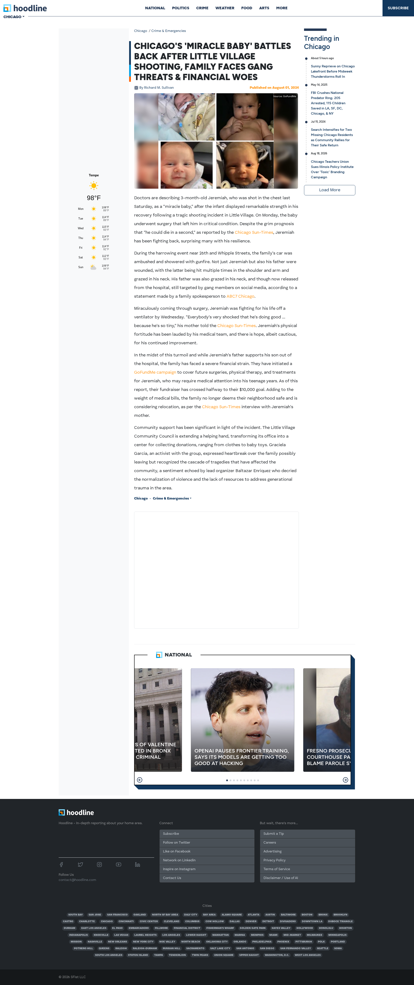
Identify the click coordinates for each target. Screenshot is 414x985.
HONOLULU (326, 928)
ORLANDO (240, 942)
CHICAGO (107, 921)
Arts (264, 8)
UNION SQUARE (224, 955)
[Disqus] (216, 569)
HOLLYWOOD (304, 928)
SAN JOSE (95, 915)
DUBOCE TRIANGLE (340, 921)
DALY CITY (190, 915)
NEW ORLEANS (117, 942)
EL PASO (117, 928)
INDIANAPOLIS (78, 935)
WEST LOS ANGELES (308, 955)
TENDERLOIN (177, 955)
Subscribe (398, 8)
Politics (180, 8)
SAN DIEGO (267, 948)
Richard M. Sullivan (156, 88)
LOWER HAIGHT (196, 935)
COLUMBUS (192, 921)
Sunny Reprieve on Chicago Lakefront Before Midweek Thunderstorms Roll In (333, 71)
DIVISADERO (288, 921)
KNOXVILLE (101, 935)
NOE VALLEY (167, 942)
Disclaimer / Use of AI (280, 878)
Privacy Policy (274, 860)
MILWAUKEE (314, 935)
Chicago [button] (12, 16)
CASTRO (68, 921)
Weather (224, 8)
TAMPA (158, 955)
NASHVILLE (95, 942)
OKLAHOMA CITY (217, 942)
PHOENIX (283, 942)
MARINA (240, 935)
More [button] (282, 8)
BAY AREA (209, 915)
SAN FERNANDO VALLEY (295, 948)
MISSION (76, 942)
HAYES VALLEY (281, 928)
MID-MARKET (292, 935)
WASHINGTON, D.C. (277, 955)
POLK (321, 942)
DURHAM (69, 928)
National (155, 8)
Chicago (140, 31)
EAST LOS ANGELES (93, 928)
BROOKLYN (340, 915)
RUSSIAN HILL (171, 948)
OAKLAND (139, 915)
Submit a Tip (273, 834)
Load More (329, 190)
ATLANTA (253, 915)
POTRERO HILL (83, 948)
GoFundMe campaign (155, 372)
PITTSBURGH (303, 942)
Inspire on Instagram (179, 869)
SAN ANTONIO (245, 948)
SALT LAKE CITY (220, 948)
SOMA (338, 948)
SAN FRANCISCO (117, 915)
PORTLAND (338, 942)
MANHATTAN (220, 935)
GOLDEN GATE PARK (253, 928)
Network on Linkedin (179, 860)
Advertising (272, 851)
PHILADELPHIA (261, 942)
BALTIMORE (288, 915)
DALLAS (235, 921)
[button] (140, 780)
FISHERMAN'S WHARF (220, 928)
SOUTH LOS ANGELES (108, 955)
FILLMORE (161, 928)
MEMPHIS (257, 935)
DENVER (251, 921)
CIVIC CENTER (149, 921)
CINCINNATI (126, 921)
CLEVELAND (171, 921)
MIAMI (273, 935)
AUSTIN (270, 915)
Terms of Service (276, 869)
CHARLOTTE (87, 921)
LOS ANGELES (171, 935)
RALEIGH (121, 948)
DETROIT (268, 921)
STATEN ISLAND (138, 955)
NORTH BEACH (190, 942)
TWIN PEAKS (200, 955)
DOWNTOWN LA (312, 921)
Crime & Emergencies (168, 31)
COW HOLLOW (214, 921)
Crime (202, 8)
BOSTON (307, 915)
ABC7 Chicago (240, 296)
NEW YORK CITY (143, 942)
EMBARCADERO (139, 928)
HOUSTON (345, 928)
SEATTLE (322, 948)
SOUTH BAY (75, 915)
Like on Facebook (176, 851)
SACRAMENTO (195, 948)
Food (246, 8)
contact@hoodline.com (77, 880)
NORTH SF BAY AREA (165, 915)
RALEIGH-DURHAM (145, 948)
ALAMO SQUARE (232, 915)
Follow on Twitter (176, 842)
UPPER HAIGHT (249, 955)
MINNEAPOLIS (337, 935)
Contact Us (172, 878)
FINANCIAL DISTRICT (187, 928)
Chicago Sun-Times (254, 233)
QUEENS (104, 948)
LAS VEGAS (121, 935)
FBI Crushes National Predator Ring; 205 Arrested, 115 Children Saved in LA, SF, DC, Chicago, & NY (328, 103)
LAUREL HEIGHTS (145, 935)
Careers (269, 842)
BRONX (323, 915)
